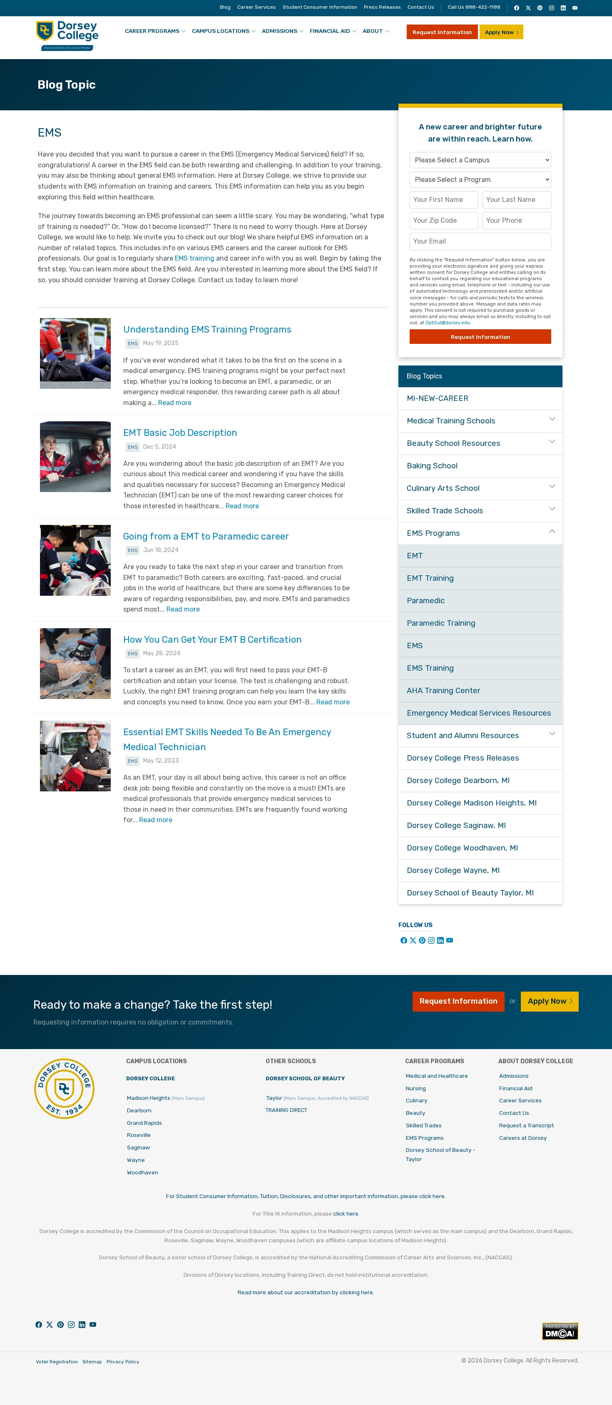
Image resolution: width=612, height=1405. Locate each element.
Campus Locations (220, 30)
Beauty (415, 1112)
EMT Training (430, 578)
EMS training (194, 258)
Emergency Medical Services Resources (479, 713)
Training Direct (286, 1110)
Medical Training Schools (451, 420)
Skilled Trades (424, 1125)
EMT (415, 555)
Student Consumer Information (320, 7)
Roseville (139, 1134)
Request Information (442, 32)
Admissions (279, 30)
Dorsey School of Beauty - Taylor (441, 1154)
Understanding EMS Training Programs (207, 329)
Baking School (432, 465)
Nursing (416, 1088)
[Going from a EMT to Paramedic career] (75, 560)
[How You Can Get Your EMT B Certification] (75, 663)
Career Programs (152, 30)
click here (345, 1213)
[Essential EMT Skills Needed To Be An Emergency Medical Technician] (75, 756)
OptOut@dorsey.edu (447, 323)
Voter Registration (57, 1362)
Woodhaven (142, 1172)
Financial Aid (330, 30)
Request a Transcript (526, 1125)
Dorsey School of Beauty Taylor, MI (470, 893)
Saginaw (138, 1147)
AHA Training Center (443, 690)
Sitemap (92, 1362)
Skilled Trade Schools (445, 510)
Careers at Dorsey (523, 1137)
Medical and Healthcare (437, 1075)
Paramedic (426, 600)
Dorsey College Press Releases (463, 758)
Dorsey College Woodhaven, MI (462, 848)
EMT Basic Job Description (180, 432)
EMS (132, 343)
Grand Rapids (144, 1122)
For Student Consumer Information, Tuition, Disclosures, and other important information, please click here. (306, 1196)
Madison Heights (166, 1097)
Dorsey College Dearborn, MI (458, 780)
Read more (175, 403)
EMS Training (430, 668)
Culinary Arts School (443, 488)
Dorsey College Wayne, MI (453, 870)
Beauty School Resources (453, 443)
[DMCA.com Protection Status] (560, 1338)
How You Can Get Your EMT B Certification (212, 639)
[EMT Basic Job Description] (75, 456)
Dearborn (139, 1110)
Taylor (317, 1097)
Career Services (256, 7)
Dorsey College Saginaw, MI (456, 825)
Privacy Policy (123, 1362)
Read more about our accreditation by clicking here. (306, 1292)
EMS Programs (433, 533)
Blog (225, 7)
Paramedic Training (441, 623)
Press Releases (382, 7)
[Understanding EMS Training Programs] (75, 353)
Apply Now (499, 32)
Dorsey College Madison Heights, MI (472, 803)
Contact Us (421, 7)
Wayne (136, 1159)
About (373, 30)
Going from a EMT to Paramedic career (206, 536)
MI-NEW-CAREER (437, 398)
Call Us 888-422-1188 (474, 7)
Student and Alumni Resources (463, 735)
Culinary (417, 1100)
